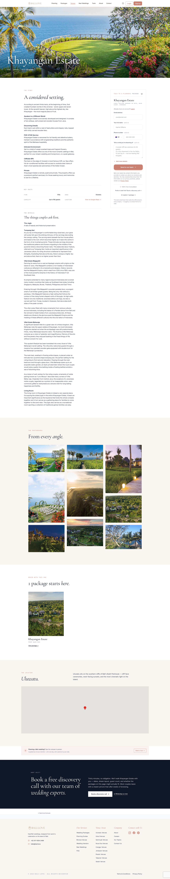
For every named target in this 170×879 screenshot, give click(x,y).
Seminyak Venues (102, 840)
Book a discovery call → (100, 794)
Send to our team (127, 167)
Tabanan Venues (101, 858)
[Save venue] (142, 94)
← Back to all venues (44, 813)
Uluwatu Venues (101, 832)
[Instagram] (129, 832)
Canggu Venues (101, 847)
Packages (64, 3)
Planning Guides (82, 836)
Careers (116, 836)
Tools (94, 3)
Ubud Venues (100, 836)
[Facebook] (134, 832)
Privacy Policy (124, 180)
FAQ (78, 851)
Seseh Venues (100, 861)
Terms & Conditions (123, 874)
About (101, 3)
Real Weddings (84, 3)
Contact (109, 3)
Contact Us (118, 843)
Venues (73, 3)
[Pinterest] (138, 832)
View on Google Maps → (93, 199)
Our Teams (117, 840)
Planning (54, 3)
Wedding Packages (83, 832)
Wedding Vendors (83, 843)
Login (129, 3)
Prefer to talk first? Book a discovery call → (128, 190)
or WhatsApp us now (121, 794)
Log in (133, 109)
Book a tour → (140, 750)
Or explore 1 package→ (128, 195)
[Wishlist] (123, 3)
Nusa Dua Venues (102, 843)
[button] (85, 708)
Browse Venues (82, 840)
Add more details (121, 161)
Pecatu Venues (101, 854)
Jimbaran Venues (101, 851)
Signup (137, 3)
